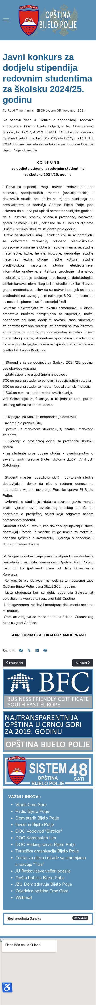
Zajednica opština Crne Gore (41, 891)
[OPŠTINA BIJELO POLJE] (48, 20)
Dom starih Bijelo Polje (37, 818)
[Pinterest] (45, 650)
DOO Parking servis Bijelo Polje (45, 845)
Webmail (24, 898)
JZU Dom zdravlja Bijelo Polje (43, 884)
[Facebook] (21, 650)
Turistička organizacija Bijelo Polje (47, 851)
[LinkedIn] (37, 650)
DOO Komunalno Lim (35, 838)
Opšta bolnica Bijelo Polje (40, 878)
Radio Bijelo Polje (32, 811)
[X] (29, 650)
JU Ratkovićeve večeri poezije (43, 871)
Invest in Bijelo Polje (34, 825)
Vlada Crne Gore (31, 805)
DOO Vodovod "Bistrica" (38, 831)
